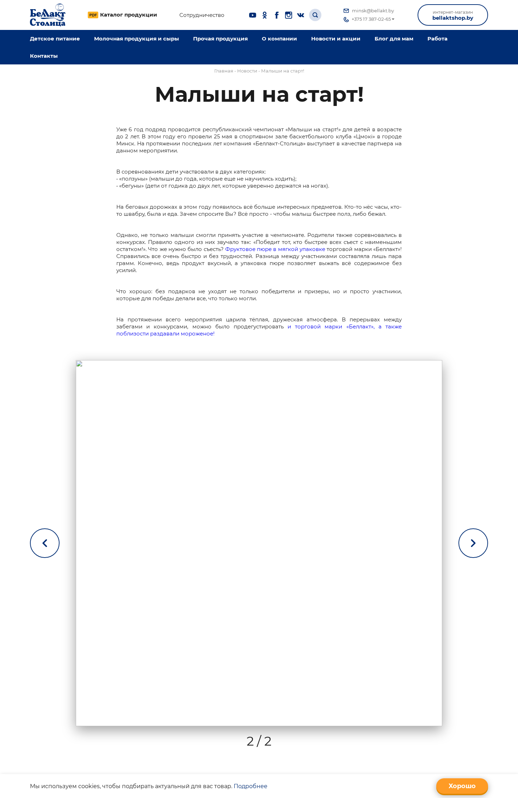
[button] (473, 543)
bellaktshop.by (452, 15)
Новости (247, 71)
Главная (223, 71)
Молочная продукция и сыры (136, 38)
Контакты (44, 55)
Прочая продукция (220, 38)
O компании (279, 38)
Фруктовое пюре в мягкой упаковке (275, 249)
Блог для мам (394, 38)
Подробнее (250, 786)
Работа (437, 38)
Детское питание (55, 38)
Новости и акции (335, 38)
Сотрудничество (201, 15)
